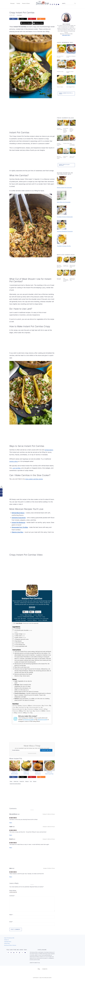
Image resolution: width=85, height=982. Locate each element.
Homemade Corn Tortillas (20, 527)
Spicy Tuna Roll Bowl (72, 157)
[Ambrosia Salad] (66, 151)
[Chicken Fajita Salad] (60, 123)
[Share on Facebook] (1, 489)
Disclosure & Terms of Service (10, 945)
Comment (12, 895)
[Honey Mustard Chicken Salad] (73, 123)
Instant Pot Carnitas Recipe (15, 783)
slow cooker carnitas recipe (34, 479)
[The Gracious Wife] (42, 4)
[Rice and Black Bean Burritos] (60, 260)
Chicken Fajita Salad (59, 129)
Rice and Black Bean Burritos (59, 266)
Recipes (34, 781)
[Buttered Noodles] (60, 273)
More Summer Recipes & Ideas (66, 93)
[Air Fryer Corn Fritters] (61, 49)
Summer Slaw (66, 143)
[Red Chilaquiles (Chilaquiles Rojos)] (66, 273)
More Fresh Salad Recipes (64, 165)
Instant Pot (22, 781)
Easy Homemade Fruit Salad (72, 144)
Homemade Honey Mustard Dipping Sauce (65, 130)
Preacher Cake (60, 71)
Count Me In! (46, 750)
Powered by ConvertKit (32, 753)
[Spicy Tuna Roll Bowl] (73, 151)
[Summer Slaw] (66, 138)
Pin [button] (32, 612)
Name (11, 914)
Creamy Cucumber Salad (59, 144)
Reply (10, 822)
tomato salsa (13, 461)
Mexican (27, 781)
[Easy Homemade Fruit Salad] (73, 138)
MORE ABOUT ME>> (66, 35)
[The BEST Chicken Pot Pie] (66, 239)
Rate (38, 612)
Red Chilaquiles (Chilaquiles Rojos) (66, 280)
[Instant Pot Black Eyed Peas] (73, 273)
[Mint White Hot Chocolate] (66, 195)
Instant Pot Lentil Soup (65, 266)
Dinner (11, 781)
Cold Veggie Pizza (71, 86)
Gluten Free (16, 781)
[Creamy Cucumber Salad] (60, 138)
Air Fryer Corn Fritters (60, 57)
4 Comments (19, 15)
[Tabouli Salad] (61, 80)
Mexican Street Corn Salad (59, 157)
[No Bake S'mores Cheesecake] (66, 210)
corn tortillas (17, 468)
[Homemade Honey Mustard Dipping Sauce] (66, 123)
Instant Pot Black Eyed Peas (72, 279)
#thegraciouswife (42, 719)
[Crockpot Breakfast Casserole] (66, 225)
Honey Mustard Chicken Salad (71, 130)
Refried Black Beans (18, 513)
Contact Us (6, 939)
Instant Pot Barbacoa (18, 522)
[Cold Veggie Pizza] (71, 80)
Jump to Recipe (26, 23)
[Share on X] (1, 492)
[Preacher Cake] (61, 64)
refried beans (49, 450)
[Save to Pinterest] (1, 495)
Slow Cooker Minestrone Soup (72, 266)
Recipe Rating (12, 890)
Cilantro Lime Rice (17, 532)
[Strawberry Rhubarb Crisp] (71, 49)
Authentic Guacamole (19, 517)
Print (26, 612)
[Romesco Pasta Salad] (71, 64)
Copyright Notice (7, 941)
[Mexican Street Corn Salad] (60, 151)
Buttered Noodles (59, 279)
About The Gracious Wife (9, 937)
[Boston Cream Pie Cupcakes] (66, 181)
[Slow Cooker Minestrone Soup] (73, 260)
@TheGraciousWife (28, 719)
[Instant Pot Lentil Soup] (66, 260)
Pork (31, 781)
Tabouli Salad (60, 86)
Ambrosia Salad (65, 157)
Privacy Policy (7, 943)
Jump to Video (39, 23)
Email (11, 921)
